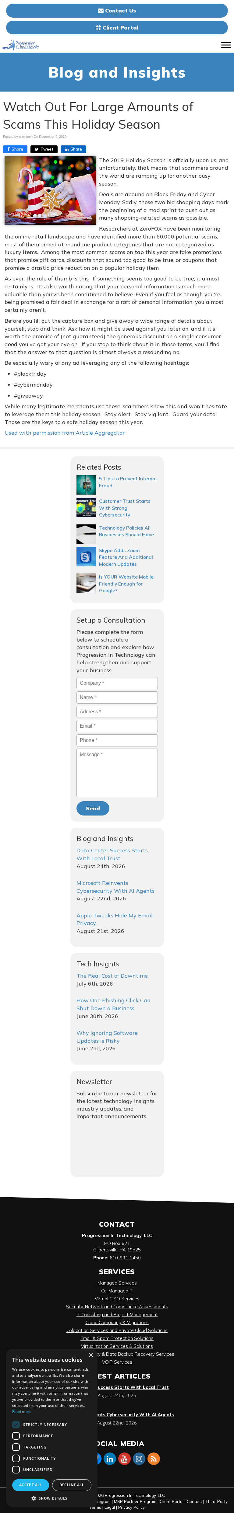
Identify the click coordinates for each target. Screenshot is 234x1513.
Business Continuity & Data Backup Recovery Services (117, 1354)
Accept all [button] (30, 1484)
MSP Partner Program (135, 1501)
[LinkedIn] (109, 1458)
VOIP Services (117, 1362)
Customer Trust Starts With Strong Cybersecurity (125, 508)
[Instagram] (139, 1458)
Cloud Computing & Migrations (117, 1322)
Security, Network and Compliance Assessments (117, 1307)
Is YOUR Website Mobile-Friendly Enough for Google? (127, 583)
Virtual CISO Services (117, 1299)
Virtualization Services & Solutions (117, 1346)
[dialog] (52, 1428)
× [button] (90, 1355)
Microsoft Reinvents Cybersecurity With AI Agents (117, 1414)
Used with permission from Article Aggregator (65, 432)
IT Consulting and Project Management (117, 1314)
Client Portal (119, 27)
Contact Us (120, 10)
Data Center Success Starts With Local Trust (117, 1387)
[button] (51, 1498)
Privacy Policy (131, 1507)
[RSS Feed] (153, 1458)
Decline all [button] (71, 1484)
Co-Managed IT (117, 1291)
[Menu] (226, 45)
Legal (110, 1507)
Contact (194, 1501)
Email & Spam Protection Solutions (117, 1338)
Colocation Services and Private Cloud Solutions (117, 1330)
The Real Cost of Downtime (112, 975)
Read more (22, 1411)
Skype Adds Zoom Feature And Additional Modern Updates (126, 557)
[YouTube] (124, 1458)
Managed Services (117, 1283)
